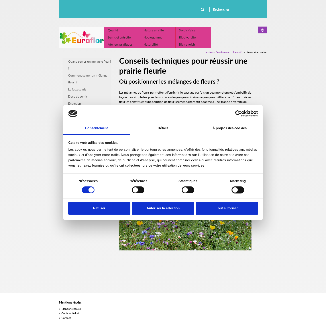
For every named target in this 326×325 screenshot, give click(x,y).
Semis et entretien (120, 37)
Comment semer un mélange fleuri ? (87, 78)
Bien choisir (187, 44)
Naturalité (150, 44)
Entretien (74, 103)
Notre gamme (152, 37)
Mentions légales (70, 308)
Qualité (113, 30)
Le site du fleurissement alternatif (223, 52)
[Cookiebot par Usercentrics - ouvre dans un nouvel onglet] (238, 113)
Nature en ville (153, 30)
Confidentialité (69, 313)
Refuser (99, 208)
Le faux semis (77, 89)
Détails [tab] (163, 128)
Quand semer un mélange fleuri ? (89, 65)
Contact (65, 317)
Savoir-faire (187, 30)
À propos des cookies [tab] (229, 128)
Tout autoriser (227, 208)
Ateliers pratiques (120, 44)
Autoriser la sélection (163, 208)
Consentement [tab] (96, 128)
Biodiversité (187, 37)
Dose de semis (78, 96)
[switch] (138, 189)
